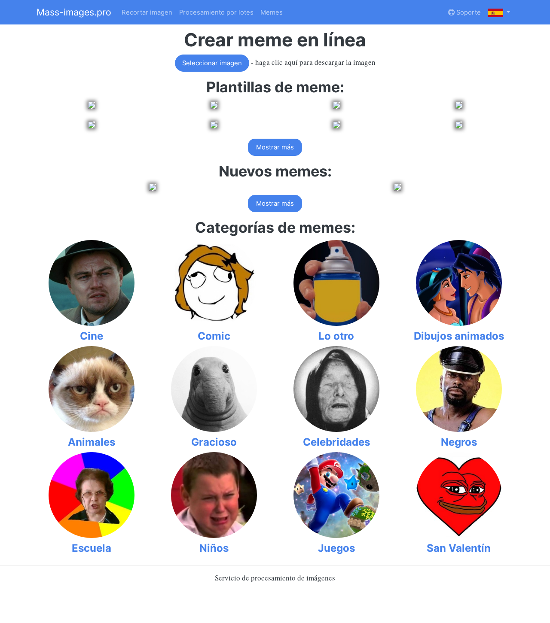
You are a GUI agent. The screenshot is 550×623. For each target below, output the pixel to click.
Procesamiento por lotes (216, 12)
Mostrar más (275, 147)
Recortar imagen (147, 12)
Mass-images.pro (74, 12)
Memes (271, 12)
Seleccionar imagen (212, 63)
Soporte (468, 12)
